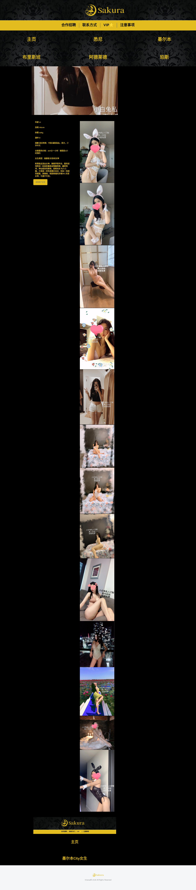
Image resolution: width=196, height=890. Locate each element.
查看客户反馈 (40, 182)
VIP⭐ (108, 25)
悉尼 (98, 39)
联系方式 (89, 25)
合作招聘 (68, 25)
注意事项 (127, 25)
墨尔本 (164, 39)
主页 (31, 39)
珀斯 (164, 57)
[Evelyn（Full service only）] (75, 90)
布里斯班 (31, 57)
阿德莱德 (98, 57)
